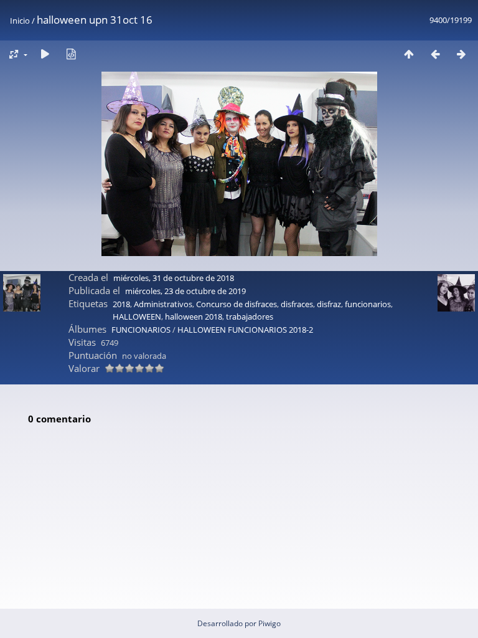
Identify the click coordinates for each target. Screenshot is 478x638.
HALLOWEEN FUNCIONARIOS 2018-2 (245, 329)
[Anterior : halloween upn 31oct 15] (435, 54)
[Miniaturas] (409, 54)
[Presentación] (45, 54)
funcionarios (368, 304)
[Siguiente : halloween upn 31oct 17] (461, 54)
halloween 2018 (193, 316)
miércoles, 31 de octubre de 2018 (173, 277)
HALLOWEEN (137, 316)
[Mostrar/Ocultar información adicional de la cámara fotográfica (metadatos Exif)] (71, 54)
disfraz (329, 304)
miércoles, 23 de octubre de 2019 (185, 291)
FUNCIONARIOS (141, 329)
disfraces (297, 304)
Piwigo (269, 623)
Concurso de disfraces (236, 304)
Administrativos (163, 304)
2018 (121, 304)
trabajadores (249, 316)
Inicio (20, 20)
